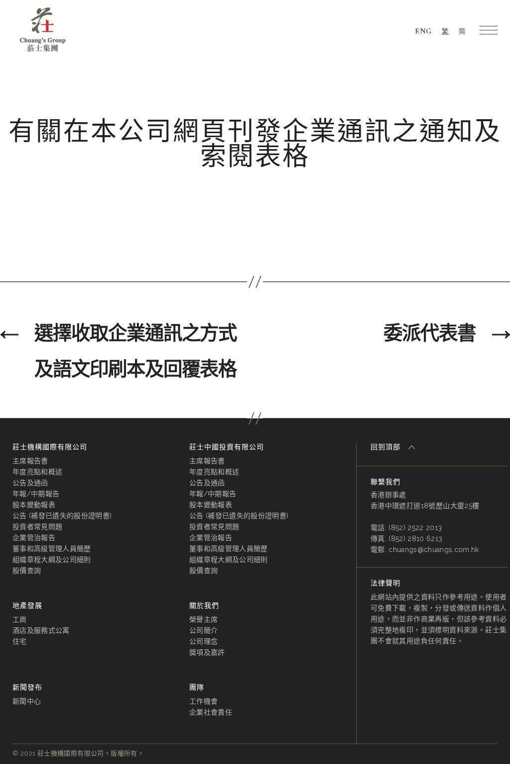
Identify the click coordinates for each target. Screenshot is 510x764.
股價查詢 (26, 570)
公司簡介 (203, 630)
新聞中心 (26, 701)
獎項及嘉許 (207, 652)
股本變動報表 (33, 505)
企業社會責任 (210, 712)
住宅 (19, 641)
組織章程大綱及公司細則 (51, 560)
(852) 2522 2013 (415, 528)
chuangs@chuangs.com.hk (433, 550)
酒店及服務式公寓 (41, 630)
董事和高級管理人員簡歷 (51, 549)
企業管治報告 (33, 538)
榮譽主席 (203, 619)
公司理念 (203, 641)
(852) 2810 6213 (415, 539)
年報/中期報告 (35, 494)
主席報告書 (30, 461)
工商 (19, 619)
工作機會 (203, 701)
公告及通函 (30, 483)
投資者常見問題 (37, 527)
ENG (423, 30)
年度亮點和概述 (37, 472)
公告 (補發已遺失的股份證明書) (62, 516)
